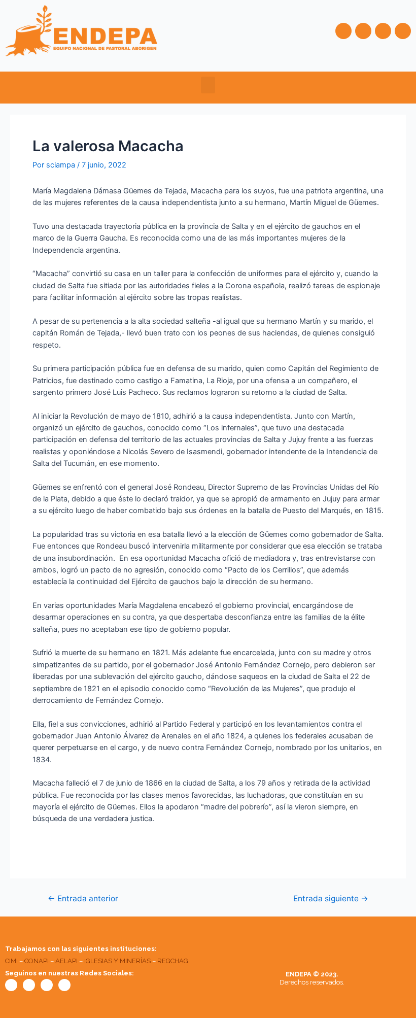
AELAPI (66, 961)
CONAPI (36, 961)
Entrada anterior (83, 899)
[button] (208, 85)
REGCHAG (172, 961)
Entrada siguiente (330, 899)
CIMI (11, 961)
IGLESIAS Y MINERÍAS (117, 961)
